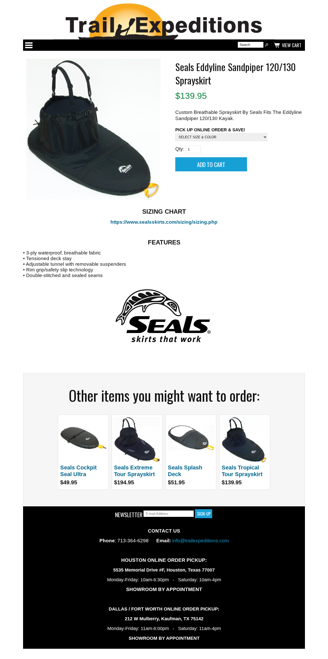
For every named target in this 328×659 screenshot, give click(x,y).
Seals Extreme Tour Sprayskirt (134, 470)
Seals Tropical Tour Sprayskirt (242, 470)
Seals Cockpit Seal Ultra (78, 470)
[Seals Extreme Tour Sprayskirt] (137, 461)
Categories (28, 45)
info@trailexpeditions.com (200, 540)
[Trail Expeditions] (164, 20)
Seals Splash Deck (185, 470)
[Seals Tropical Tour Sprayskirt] (245, 461)
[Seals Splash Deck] (191, 461)
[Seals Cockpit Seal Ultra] (83, 461)
